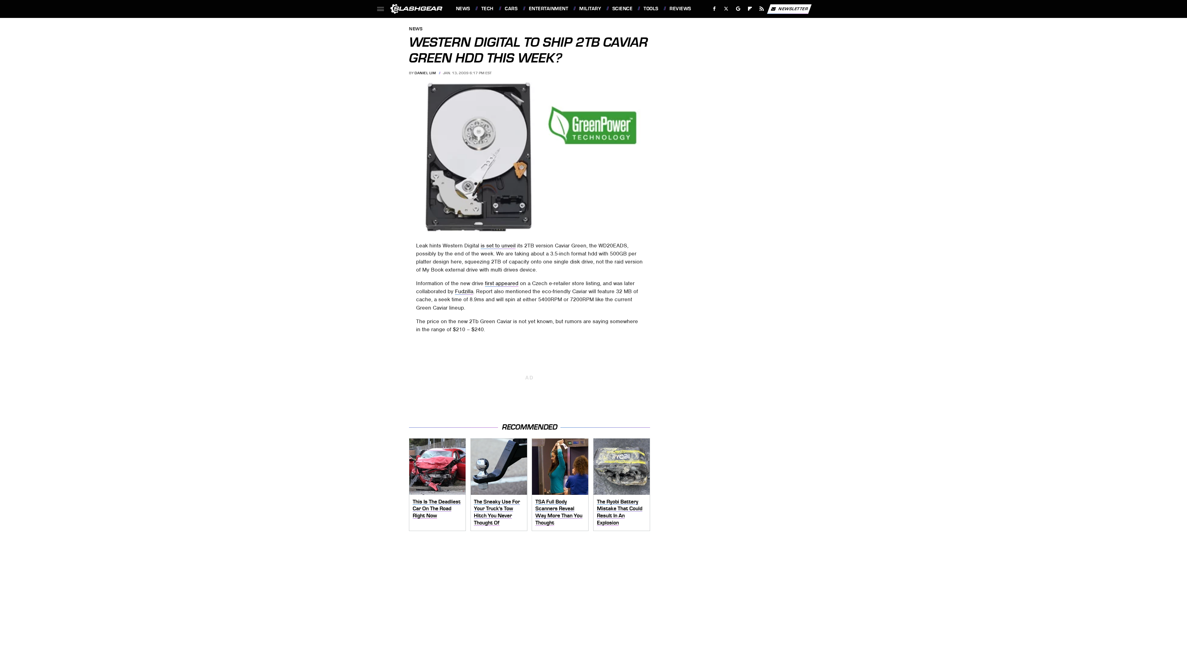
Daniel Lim (425, 73)
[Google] (738, 9)
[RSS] (761, 9)
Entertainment (548, 8)
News (463, 8)
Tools (651, 8)
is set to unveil (498, 245)
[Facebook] (714, 9)
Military (590, 8)
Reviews (680, 8)
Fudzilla (464, 291)
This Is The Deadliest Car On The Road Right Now (437, 509)
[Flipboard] (750, 9)
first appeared (501, 283)
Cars (511, 8)
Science (622, 8)
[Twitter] (725, 9)
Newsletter (793, 8)
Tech (487, 8)
